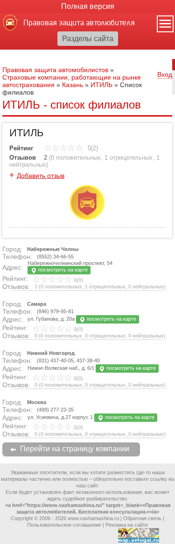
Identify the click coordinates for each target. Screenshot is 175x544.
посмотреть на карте (62, 269)
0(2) (92, 148)
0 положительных (76, 157)
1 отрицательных (129, 157)
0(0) (77, 280)
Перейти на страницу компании (74, 449)
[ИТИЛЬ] (87, 217)
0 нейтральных (146, 286)
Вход (164, 74)
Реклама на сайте (126, 525)
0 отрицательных (105, 335)
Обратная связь (142, 518)
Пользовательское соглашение (64, 525)
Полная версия (87, 6)
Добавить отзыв (40, 175)
